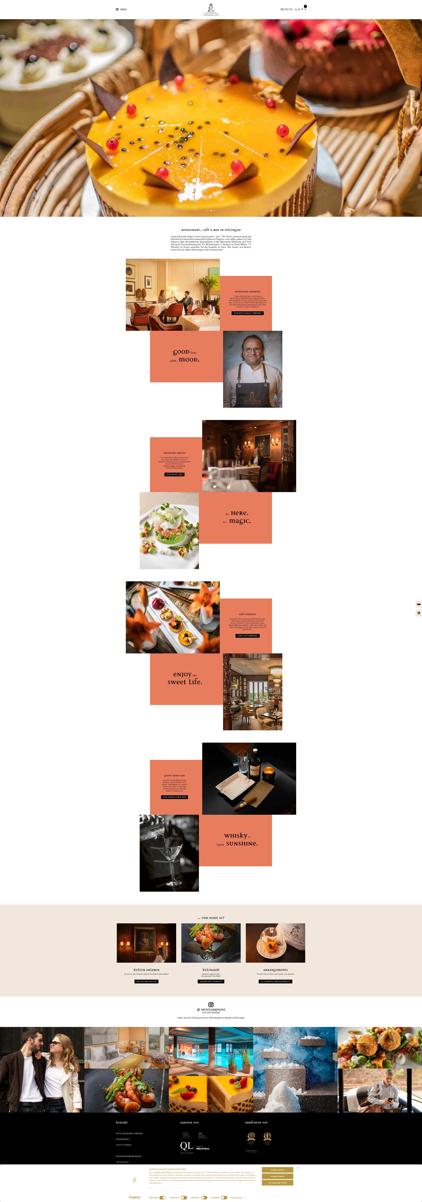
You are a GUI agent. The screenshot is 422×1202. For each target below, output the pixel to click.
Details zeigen (236, 1198)
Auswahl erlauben (278, 1176)
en (286, 10)
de (282, 10)
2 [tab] (211, 210)
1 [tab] (208, 210)
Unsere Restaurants (211, 982)
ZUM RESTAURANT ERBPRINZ (248, 313)
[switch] (184, 1197)
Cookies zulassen (277, 1170)
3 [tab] (214, 210)
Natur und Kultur (146, 982)
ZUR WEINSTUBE (174, 475)
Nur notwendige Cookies (277, 1183)
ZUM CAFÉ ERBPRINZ (248, 636)
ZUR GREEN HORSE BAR (174, 797)
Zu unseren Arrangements (275, 982)
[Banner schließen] (298, 1168)
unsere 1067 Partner (164, 1172)
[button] (304, 9)
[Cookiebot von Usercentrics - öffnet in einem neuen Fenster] (134, 1197)
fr (291, 10)
